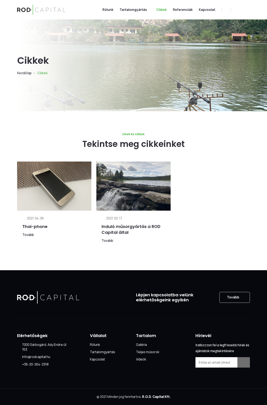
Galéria (141, 344)
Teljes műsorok (147, 352)
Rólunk (107, 9)
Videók (141, 359)
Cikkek (161, 9)
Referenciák (183, 9)
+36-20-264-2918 (35, 364)
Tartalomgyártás (133, 9)
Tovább (28, 234)
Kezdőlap (24, 73)
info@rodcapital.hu (36, 356)
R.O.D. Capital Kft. (156, 396)
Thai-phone (35, 226)
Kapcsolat (207, 9)
